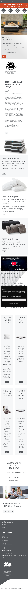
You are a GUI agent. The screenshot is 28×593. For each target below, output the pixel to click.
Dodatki (3, 529)
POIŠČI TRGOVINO (8, 511)
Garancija (4, 543)
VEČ (4, 56)
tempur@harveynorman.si (10, 553)
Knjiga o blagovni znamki (7, 544)
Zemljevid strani (5, 537)
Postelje (3, 527)
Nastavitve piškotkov (14, 303)
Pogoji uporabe (5, 540)
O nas (3, 534)
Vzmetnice (4, 524)
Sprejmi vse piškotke (14, 299)
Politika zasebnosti (6, 539)
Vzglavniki (4, 526)
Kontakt (3, 536)
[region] (14, 296)
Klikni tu (19, 6)
